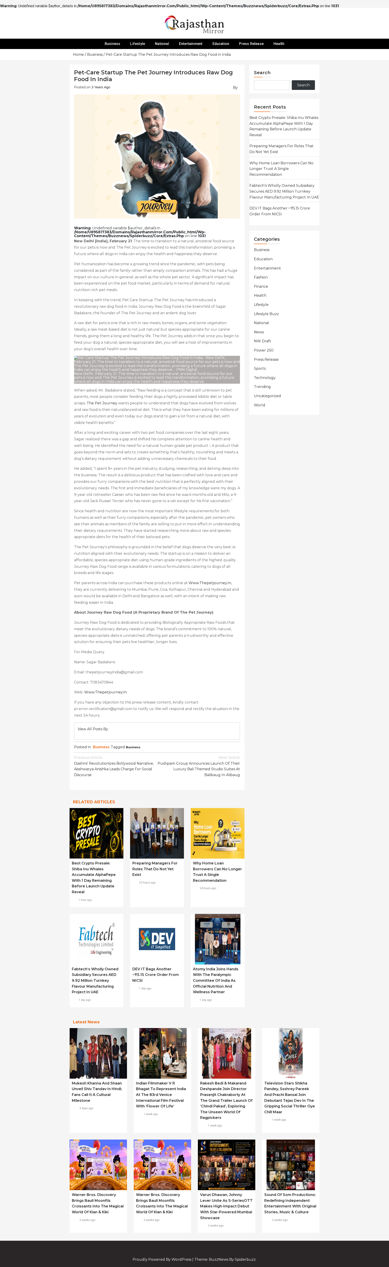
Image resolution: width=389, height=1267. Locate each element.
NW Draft (262, 341)
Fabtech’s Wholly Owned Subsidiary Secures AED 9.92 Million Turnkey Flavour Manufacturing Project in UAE (95, 980)
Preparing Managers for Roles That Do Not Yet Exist (155, 869)
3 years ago (100, 87)
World (259, 405)
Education (221, 44)
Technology (265, 378)
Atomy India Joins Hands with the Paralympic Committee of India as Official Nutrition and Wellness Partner (215, 980)
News (259, 332)
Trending (262, 387)
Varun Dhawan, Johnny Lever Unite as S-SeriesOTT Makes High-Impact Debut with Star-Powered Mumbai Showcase (226, 1206)
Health (279, 44)
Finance (261, 286)
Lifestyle (137, 44)
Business (112, 44)
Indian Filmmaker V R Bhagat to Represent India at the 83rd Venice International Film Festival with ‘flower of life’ (161, 1094)
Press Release (251, 44)
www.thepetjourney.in (210, 583)
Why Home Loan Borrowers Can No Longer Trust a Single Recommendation (281, 169)
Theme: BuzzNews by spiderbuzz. (225, 1259)
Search (262, 72)
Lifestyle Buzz (266, 314)
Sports (260, 368)
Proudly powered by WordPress (162, 1259)
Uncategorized (267, 396)
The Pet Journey (102, 403)
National (162, 44)
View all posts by (93, 729)
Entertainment (191, 44)
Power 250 (264, 350)
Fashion (261, 277)
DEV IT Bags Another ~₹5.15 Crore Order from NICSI (155, 975)
